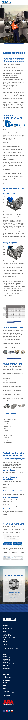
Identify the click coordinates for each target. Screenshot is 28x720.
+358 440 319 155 (14, 597)
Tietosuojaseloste (7, 695)
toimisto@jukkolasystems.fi (9, 637)
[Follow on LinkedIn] (9, 711)
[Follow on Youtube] (12, 711)
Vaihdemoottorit (6, 659)
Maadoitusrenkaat (7, 667)
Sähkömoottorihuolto (7, 677)
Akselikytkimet (6, 665)
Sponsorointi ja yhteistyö (8, 693)
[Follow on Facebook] (4, 711)
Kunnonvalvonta (6, 680)
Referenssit (5, 689)
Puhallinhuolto (6, 679)
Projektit (5, 682)
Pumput (4, 654)
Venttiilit (5, 656)
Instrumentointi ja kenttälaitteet (10, 664)
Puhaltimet (5, 662)
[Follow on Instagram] (7, 711)
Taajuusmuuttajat (7, 660)
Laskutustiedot (6, 691)
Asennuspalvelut (6, 674)
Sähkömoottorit (6, 657)
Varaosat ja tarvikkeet (8, 668)
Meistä (4, 688)
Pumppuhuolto (6, 676)
